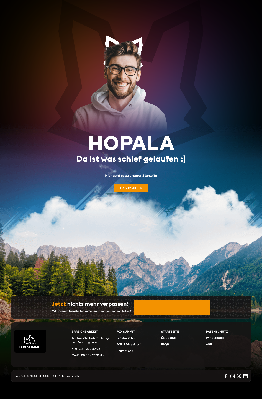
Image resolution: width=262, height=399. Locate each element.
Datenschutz (217, 331)
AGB (209, 344)
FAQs (165, 344)
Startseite (170, 331)
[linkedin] (245, 376)
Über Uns (168, 338)
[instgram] (232, 376)
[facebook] (226, 376)
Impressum (215, 338)
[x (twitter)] (239, 376)
